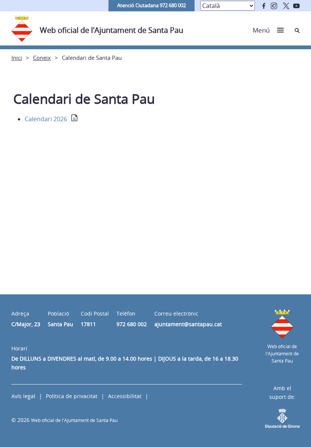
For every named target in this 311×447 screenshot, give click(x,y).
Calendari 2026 (46, 119)
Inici (16, 57)
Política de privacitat (71, 396)
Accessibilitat (124, 396)
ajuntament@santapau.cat (188, 324)
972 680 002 (131, 324)
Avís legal (23, 396)
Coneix (42, 57)
